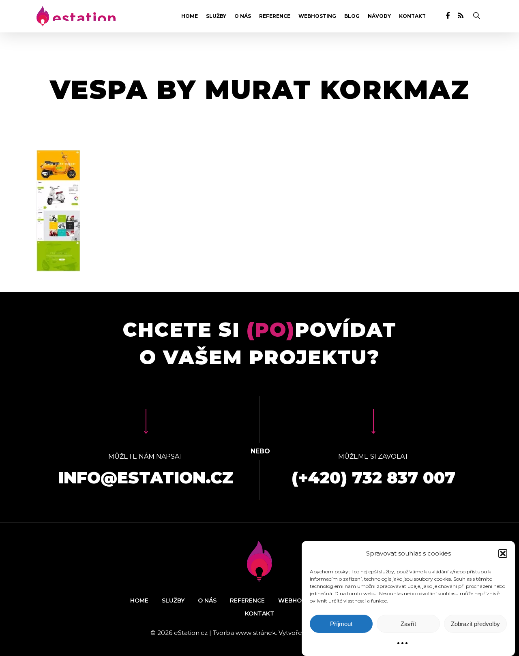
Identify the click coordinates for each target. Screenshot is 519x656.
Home (189, 16)
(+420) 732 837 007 (373, 477)
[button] (503, 553)
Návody (379, 16)
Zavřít (408, 623)
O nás (242, 16)
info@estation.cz (146, 477)
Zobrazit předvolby (475, 623)
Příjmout (341, 623)
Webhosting (317, 16)
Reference (274, 16)
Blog (352, 16)
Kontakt (412, 16)
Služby (216, 16)
